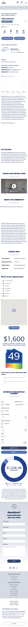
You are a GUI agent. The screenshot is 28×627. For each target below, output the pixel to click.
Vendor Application (14, 593)
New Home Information (14, 584)
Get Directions (19, 38)
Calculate (15, 448)
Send (14, 561)
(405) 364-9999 (14, 52)
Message (5, 544)
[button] (24, 82)
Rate (2, 427)
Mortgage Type (18, 401)
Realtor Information (14, 595)
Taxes (2, 433)
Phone (5, 538)
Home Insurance (5, 420)
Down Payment (5, 408)
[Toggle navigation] (26, 3)
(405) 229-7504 (14, 50)
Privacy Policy (14, 579)
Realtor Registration (14, 586)
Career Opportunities (14, 591)
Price (2, 401)
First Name (6, 521)
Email (5, 533)
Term (2, 439)
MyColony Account (14, 576)
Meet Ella (14, 588)
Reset (14, 452)
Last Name (6, 527)
